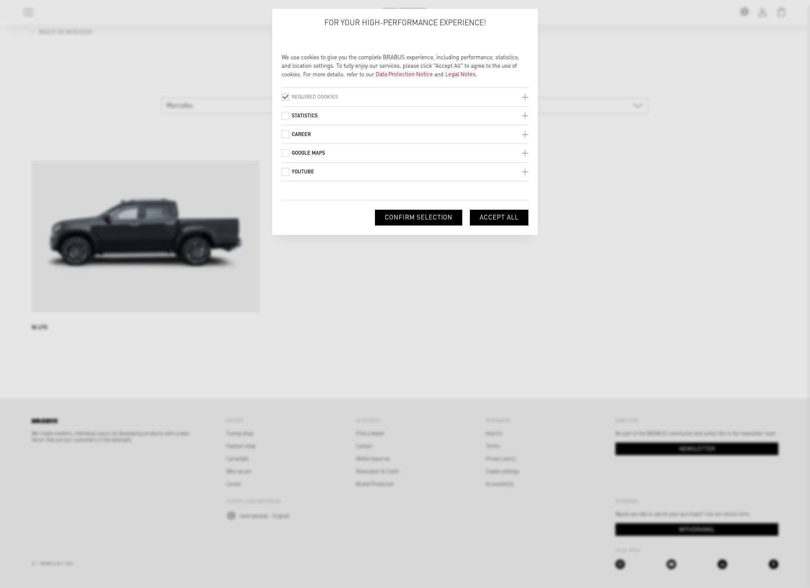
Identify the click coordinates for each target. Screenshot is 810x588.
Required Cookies (315, 96)
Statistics (305, 115)
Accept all (499, 217)
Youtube (303, 171)
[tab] (405, 97)
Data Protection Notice (404, 74)
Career (301, 134)
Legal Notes (460, 74)
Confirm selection (418, 217)
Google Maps (308, 152)
